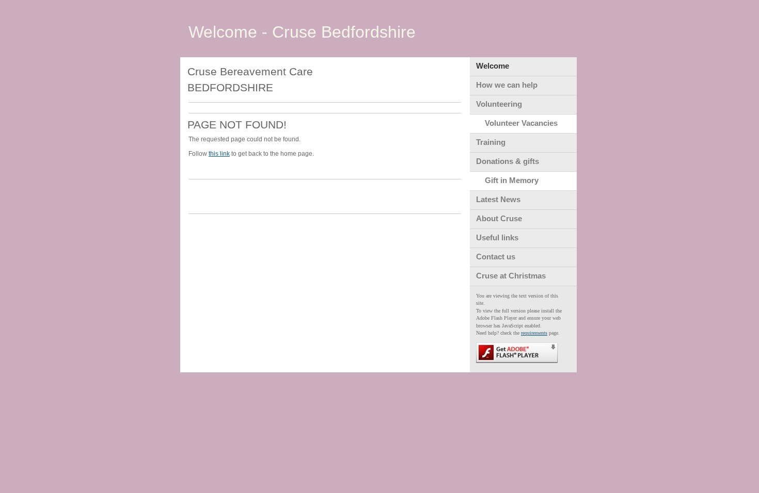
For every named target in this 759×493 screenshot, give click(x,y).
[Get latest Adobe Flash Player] (517, 362)
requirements (534, 333)
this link (219, 153)
